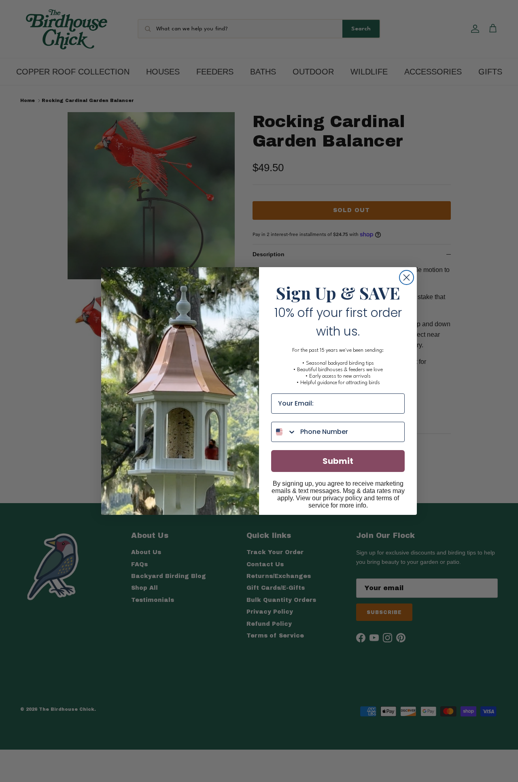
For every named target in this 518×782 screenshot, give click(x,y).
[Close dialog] (406, 277)
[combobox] (284, 432)
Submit (338, 461)
